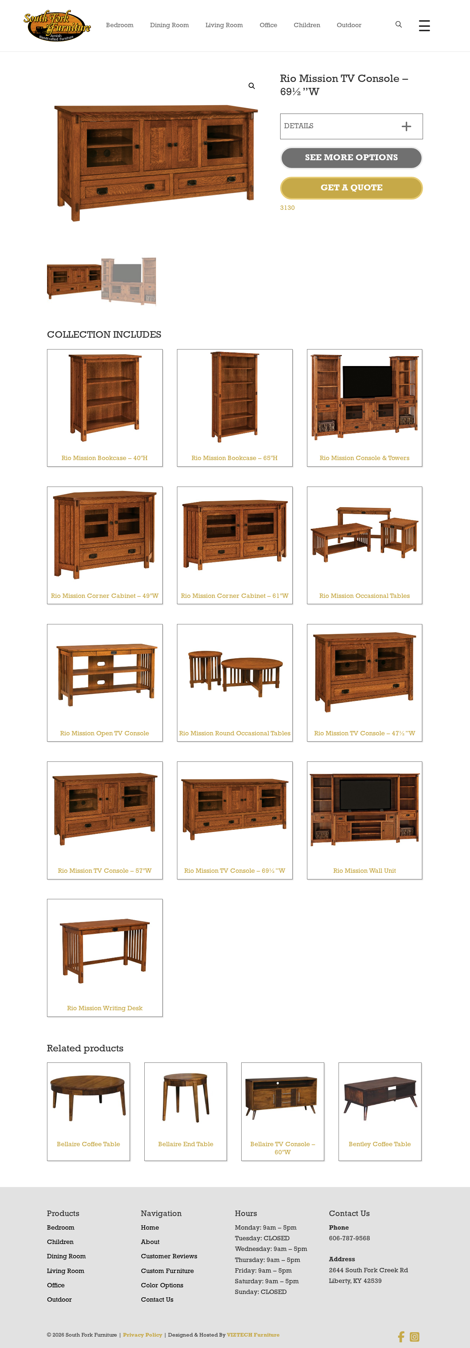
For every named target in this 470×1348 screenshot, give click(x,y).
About (150, 1242)
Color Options (162, 1286)
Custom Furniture (167, 1271)
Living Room (224, 25)
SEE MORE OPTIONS (351, 158)
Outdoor (349, 25)
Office (268, 25)
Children (307, 25)
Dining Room (169, 25)
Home (150, 1228)
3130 (287, 208)
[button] (251, 86)
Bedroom (120, 25)
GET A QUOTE (352, 188)
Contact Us (157, 1300)
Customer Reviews (169, 1257)
